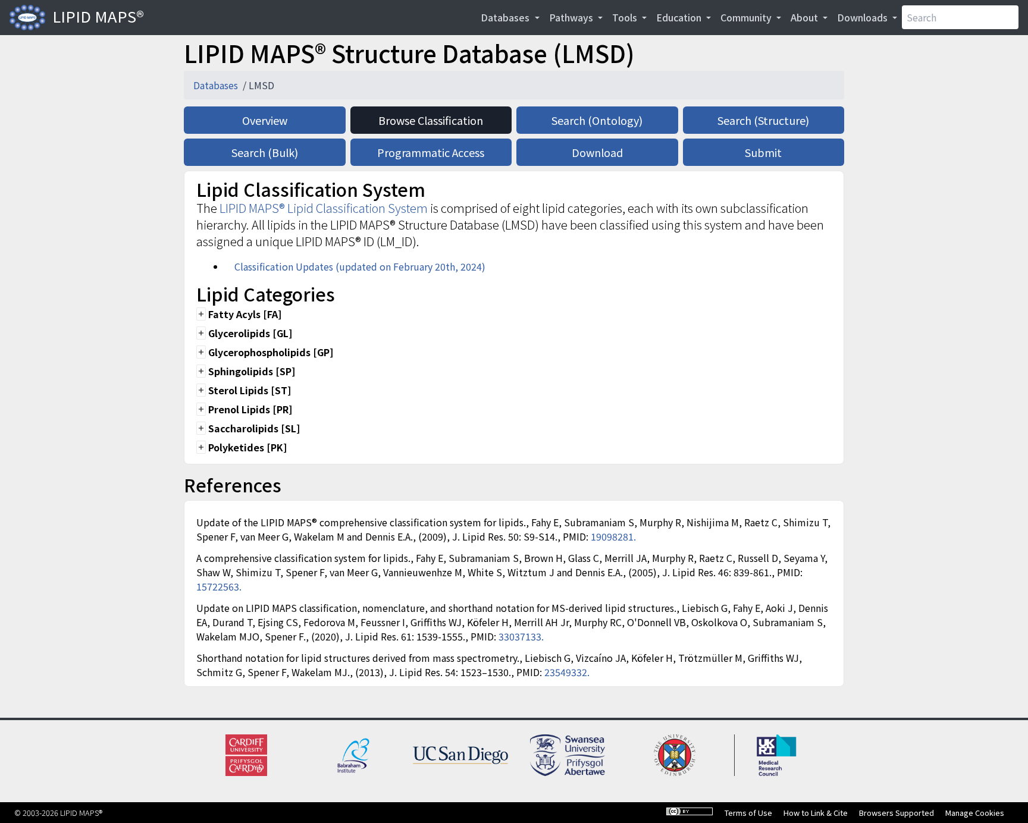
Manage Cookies (974, 812)
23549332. (567, 672)
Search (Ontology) (596, 120)
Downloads (863, 17)
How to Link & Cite (815, 812)
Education (680, 17)
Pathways (572, 17)
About (805, 17)
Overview (264, 120)
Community (747, 17)
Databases (506, 17)
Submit (763, 152)
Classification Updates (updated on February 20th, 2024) (359, 266)
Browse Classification (430, 120)
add (201, 314)
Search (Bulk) (264, 152)
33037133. (521, 636)
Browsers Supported (896, 812)
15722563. (219, 586)
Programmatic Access (430, 152)
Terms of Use (748, 812)
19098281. (613, 536)
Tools (626, 17)
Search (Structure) (763, 120)
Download (597, 152)
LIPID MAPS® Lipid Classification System (324, 207)
